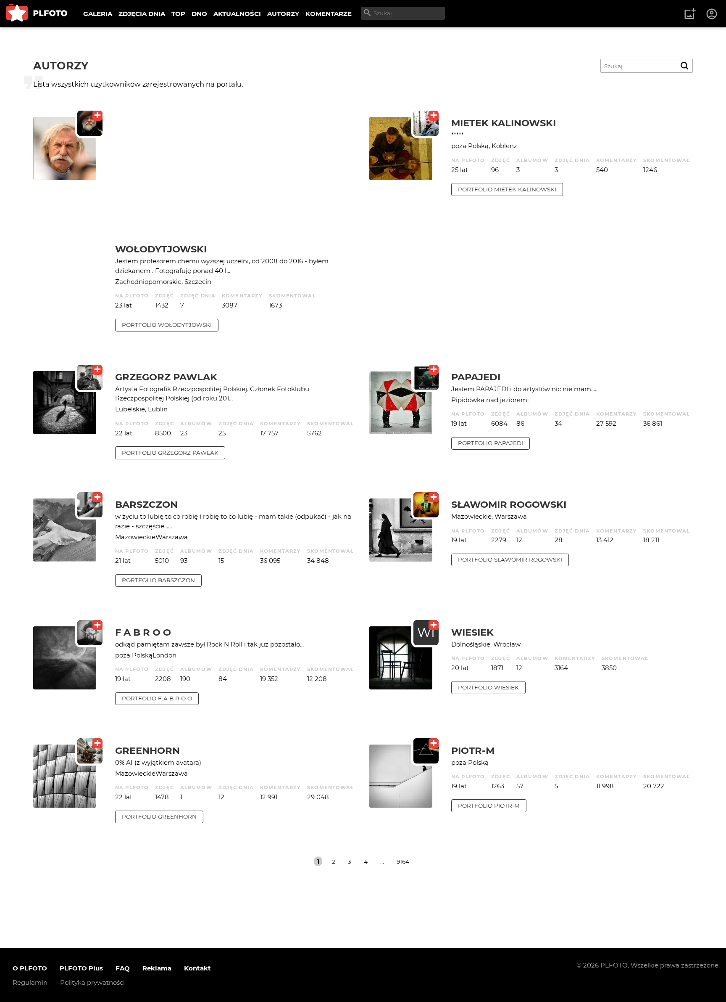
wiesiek (472, 632)
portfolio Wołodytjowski (167, 324)
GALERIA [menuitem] (97, 14)
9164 (403, 861)
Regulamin (30, 982)
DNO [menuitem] (199, 14)
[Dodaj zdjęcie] (690, 14)
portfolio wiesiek (488, 687)
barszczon (146, 504)
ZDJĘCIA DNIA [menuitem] (141, 14)
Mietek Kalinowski (503, 123)
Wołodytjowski (161, 249)
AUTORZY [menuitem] (283, 14)
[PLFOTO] (37, 13)
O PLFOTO (30, 968)
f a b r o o (143, 632)
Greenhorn (147, 750)
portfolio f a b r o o (157, 698)
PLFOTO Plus (81, 968)
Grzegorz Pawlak (166, 377)
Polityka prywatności (92, 982)
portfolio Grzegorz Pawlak (170, 452)
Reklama (156, 968)
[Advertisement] (236, 180)
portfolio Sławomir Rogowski (510, 559)
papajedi (475, 377)
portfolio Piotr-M (489, 805)
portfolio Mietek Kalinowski (507, 189)
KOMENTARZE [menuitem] (328, 14)
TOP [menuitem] (178, 14)
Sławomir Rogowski (508, 504)
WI (426, 632)
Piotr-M (473, 750)
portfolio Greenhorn (159, 816)
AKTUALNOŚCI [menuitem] (237, 14)
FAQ (123, 968)
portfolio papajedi (490, 443)
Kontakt (197, 968)
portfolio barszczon (158, 580)
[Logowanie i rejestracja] (712, 14)
